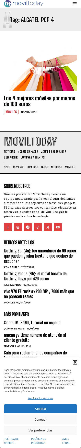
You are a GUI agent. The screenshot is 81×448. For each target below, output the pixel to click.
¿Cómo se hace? (14, 328)
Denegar (40, 419)
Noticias (10, 346)
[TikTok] (38, 227)
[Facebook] (8, 227)
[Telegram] (28, 227)
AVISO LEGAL (66, 440)
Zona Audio (11, 267)
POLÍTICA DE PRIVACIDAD (38, 440)
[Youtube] (58, 227)
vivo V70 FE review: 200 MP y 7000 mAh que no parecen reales (39, 294)
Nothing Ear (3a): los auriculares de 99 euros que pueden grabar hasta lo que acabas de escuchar (40, 256)
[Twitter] (48, 227)
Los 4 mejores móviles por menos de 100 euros (39, 101)
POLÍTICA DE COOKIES (11, 440)
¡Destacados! (13, 284)
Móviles (11, 112)
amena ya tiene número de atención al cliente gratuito (35, 337)
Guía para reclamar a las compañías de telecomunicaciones (35, 355)
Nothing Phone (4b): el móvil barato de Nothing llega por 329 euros (35, 276)
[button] (75, 362)
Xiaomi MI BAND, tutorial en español (33, 322)
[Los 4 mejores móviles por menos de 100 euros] (40, 69)
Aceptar (40, 409)
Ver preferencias (40, 430)
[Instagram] (18, 227)
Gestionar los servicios (40, 398)
